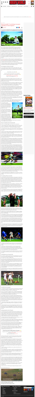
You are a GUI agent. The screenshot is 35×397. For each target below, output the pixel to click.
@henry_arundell (19, 331)
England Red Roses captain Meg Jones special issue (28, 108)
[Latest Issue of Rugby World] (32, 3)
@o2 (11, 332)
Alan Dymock (4, 27)
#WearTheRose (14, 332)
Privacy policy (32, 395)
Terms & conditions (28, 395)
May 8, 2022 (16, 76)
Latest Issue (27, 95)
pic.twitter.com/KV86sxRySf (14, 75)
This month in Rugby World (29, 113)
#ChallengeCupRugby (8, 75)
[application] (12, 375)
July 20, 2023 (16, 333)
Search (33, 387)
